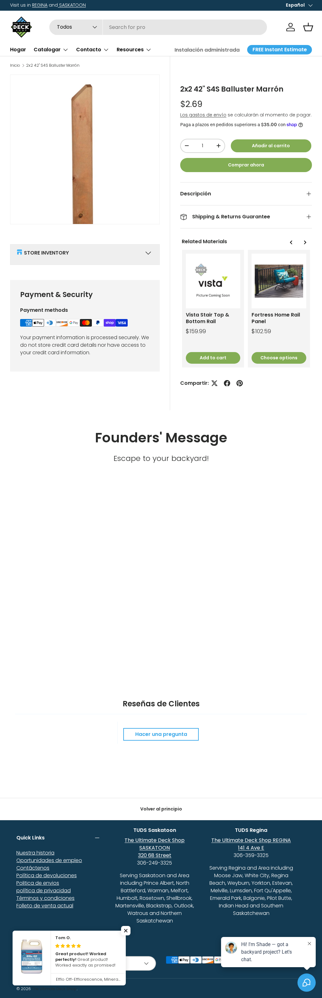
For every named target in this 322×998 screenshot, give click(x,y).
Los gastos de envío (203, 115)
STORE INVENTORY (46, 252)
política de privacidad (43, 890)
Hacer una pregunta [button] (161, 734)
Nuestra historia (35, 852)
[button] (308, 27)
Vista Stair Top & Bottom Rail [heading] (207, 318)
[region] (246, 308)
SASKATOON (72, 5)
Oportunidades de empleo (49, 860)
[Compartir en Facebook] (227, 383)
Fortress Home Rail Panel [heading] (276, 318)
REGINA (39, 5)
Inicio (15, 65)
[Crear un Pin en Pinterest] (239, 383)
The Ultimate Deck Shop (54, 988)
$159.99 (196, 331)
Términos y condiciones (45, 898)
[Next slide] (305, 242)
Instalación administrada (207, 49)
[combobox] (158, 27)
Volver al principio (161, 809)
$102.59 (261, 331)
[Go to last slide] (291, 242)
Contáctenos (32, 868)
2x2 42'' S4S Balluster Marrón (53, 65)
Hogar (18, 49)
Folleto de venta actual (44, 905)
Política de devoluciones (46, 875)
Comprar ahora (246, 165)
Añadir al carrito (271, 146)
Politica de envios (37, 883)
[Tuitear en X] (214, 383)
